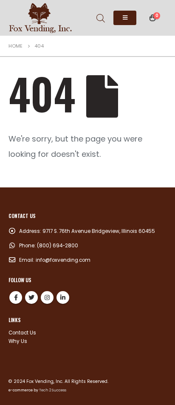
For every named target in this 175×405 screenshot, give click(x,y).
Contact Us (22, 332)
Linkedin (62, 297)
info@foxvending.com (63, 260)
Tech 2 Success (52, 390)
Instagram (47, 297)
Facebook (15, 297)
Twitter (31, 297)
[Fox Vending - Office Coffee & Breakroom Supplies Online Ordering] (40, 18)
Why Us (17, 341)
